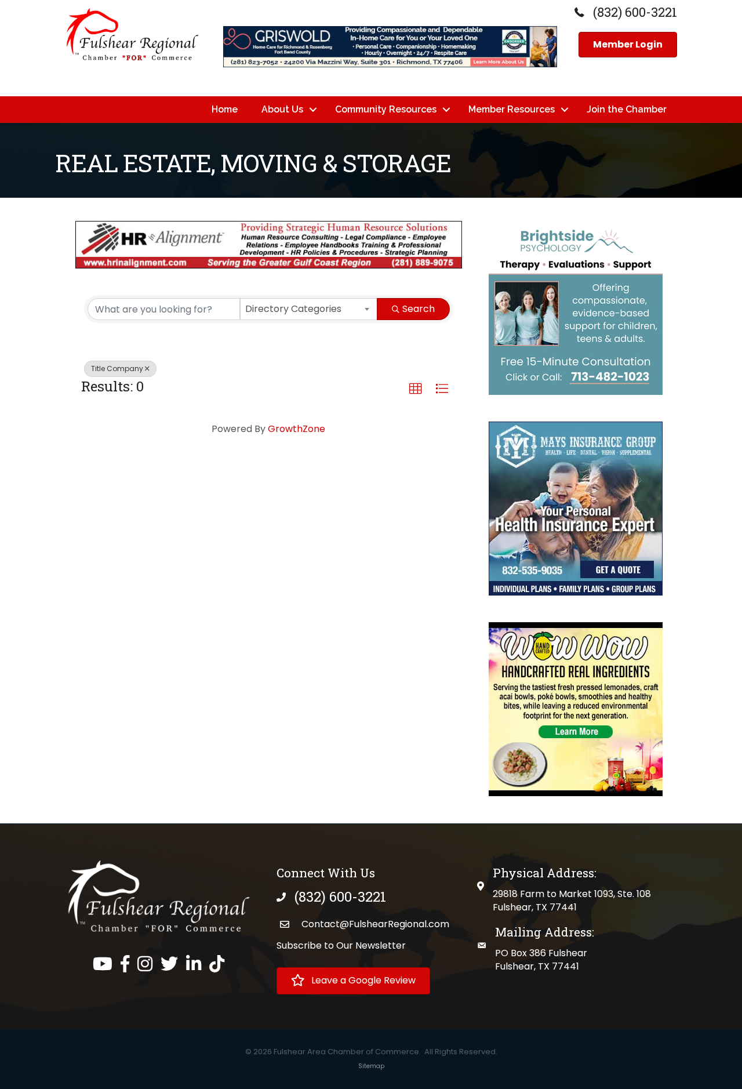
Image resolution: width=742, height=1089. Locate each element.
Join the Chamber (627, 109)
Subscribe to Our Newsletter (341, 945)
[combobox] (308, 309)
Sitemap (371, 1066)
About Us (282, 109)
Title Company (117, 368)
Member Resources (511, 109)
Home (225, 109)
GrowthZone (296, 428)
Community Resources (386, 109)
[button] (415, 389)
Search (418, 308)
